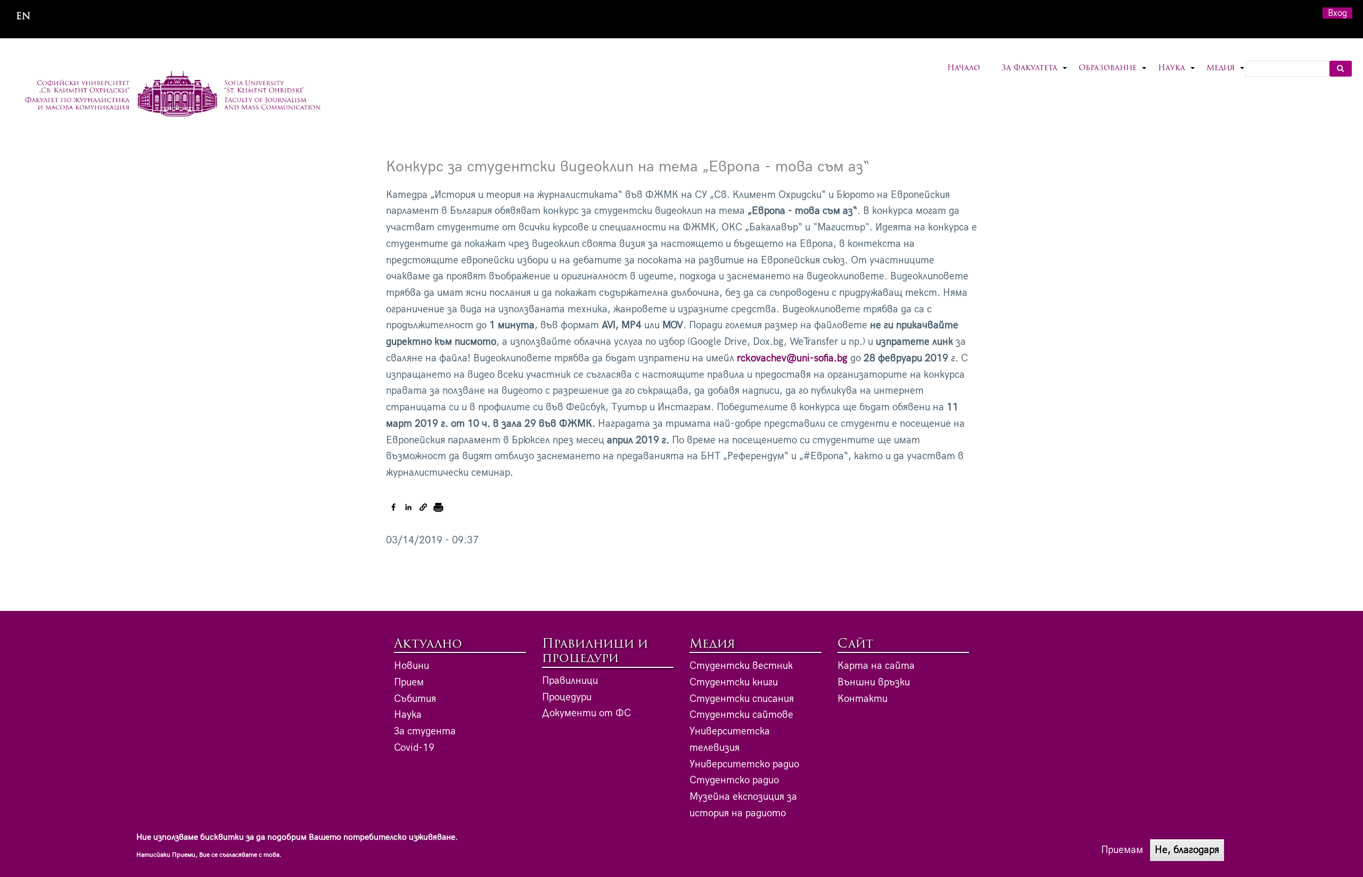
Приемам (1122, 849)
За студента (425, 731)
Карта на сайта (876, 666)
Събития (415, 699)
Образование (1113, 74)
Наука (1177, 74)
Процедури (567, 697)
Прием (409, 682)
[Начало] (172, 95)
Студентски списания (741, 699)
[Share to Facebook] (393, 507)
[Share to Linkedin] (408, 507)
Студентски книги (733, 682)
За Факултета (1034, 74)
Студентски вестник (741, 666)
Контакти (862, 699)
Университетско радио (744, 764)
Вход (1337, 13)
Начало (963, 68)
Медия (1225, 74)
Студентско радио (734, 780)
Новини (411, 666)
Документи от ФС (586, 713)
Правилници (570, 681)
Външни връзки (873, 682)
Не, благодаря (1187, 849)
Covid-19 (414, 748)
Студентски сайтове (741, 715)
